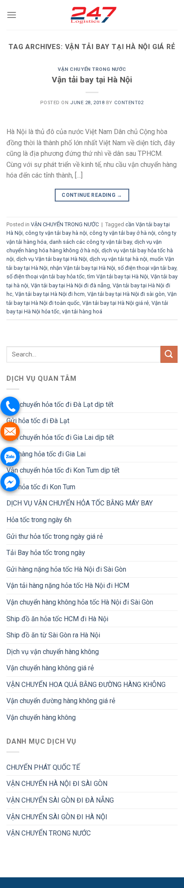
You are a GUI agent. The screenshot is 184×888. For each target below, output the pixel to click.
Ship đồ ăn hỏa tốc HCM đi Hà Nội (57, 619)
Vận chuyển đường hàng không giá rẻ (60, 701)
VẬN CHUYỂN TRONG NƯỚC (92, 69)
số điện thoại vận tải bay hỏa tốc (45, 276)
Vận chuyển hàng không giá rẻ (50, 668)
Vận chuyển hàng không (41, 717)
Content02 (129, 102)
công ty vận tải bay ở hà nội (122, 233)
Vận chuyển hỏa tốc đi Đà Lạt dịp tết (59, 404)
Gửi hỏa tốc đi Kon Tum (40, 487)
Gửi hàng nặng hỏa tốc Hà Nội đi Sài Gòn (66, 569)
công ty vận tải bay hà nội (56, 233)
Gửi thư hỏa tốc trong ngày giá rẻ (54, 536)
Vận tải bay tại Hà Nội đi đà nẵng (70, 285)
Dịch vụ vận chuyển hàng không (52, 652)
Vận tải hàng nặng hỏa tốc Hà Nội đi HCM (67, 585)
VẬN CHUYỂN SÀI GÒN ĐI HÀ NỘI (56, 817)
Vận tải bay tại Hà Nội (92, 80)
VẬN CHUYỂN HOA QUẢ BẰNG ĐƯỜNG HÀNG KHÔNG (86, 685)
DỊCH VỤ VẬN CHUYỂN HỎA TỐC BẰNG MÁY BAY (79, 503)
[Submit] (169, 354)
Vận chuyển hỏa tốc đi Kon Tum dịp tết (62, 470)
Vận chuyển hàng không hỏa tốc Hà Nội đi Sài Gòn (79, 602)
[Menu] (11, 14)
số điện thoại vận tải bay (147, 268)
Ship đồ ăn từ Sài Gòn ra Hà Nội (53, 635)
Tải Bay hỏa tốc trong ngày (45, 553)
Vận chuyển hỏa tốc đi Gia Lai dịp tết (60, 437)
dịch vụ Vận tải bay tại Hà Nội (51, 259)
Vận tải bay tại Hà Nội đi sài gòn (126, 294)
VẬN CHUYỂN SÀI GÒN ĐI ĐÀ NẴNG (60, 800)
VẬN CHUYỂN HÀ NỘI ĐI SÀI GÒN (56, 784)
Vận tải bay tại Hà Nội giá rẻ (115, 303)
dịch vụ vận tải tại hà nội (118, 259)
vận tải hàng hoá (82, 311)
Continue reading (92, 195)
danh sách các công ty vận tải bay (90, 242)
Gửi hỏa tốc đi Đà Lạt (37, 421)
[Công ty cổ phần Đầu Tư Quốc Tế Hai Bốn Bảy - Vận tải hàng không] (92, 15)
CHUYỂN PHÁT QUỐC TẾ (43, 767)
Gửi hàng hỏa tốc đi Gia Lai (46, 454)
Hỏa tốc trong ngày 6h (38, 520)
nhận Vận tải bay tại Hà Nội (82, 268)
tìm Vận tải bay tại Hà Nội (117, 276)
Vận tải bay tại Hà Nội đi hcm (50, 294)
